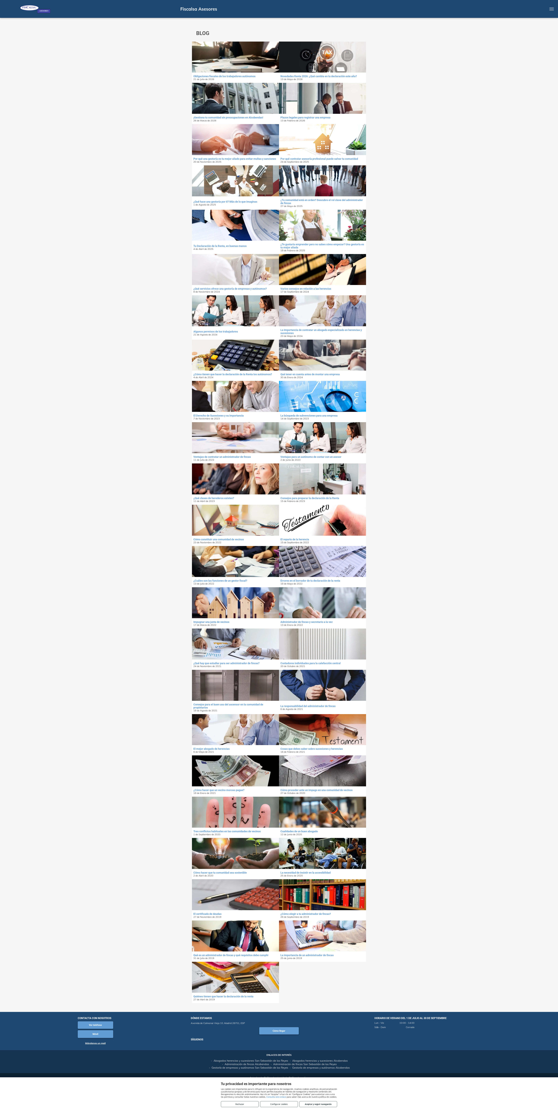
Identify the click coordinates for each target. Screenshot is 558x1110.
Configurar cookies (279, 1104)
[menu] (551, 9)
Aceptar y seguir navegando (318, 1104)
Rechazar (239, 1104)
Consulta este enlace (276, 1096)
